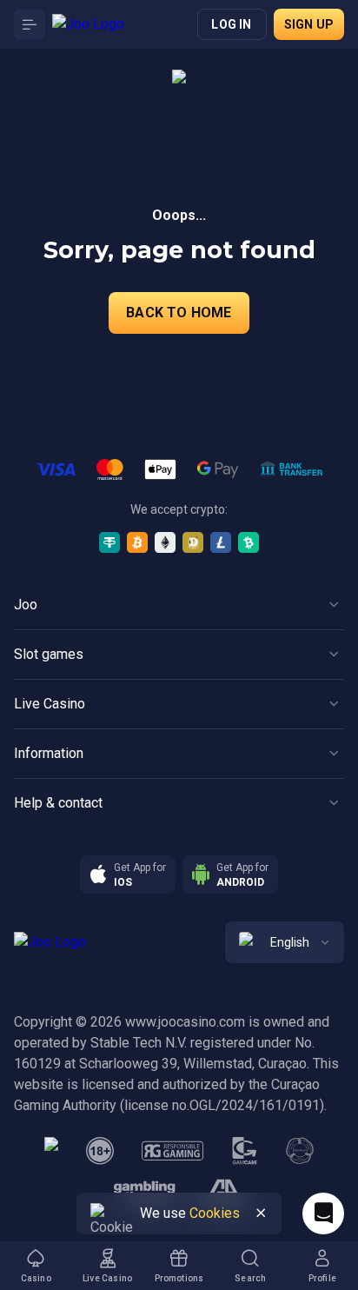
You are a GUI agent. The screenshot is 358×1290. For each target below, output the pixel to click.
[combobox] (284, 942)
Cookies (214, 1213)
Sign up (309, 24)
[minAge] (100, 1151)
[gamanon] (300, 1151)
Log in (231, 24)
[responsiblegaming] (172, 1151)
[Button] (29, 24)
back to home (178, 312)
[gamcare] (245, 1151)
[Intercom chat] (323, 1213)
